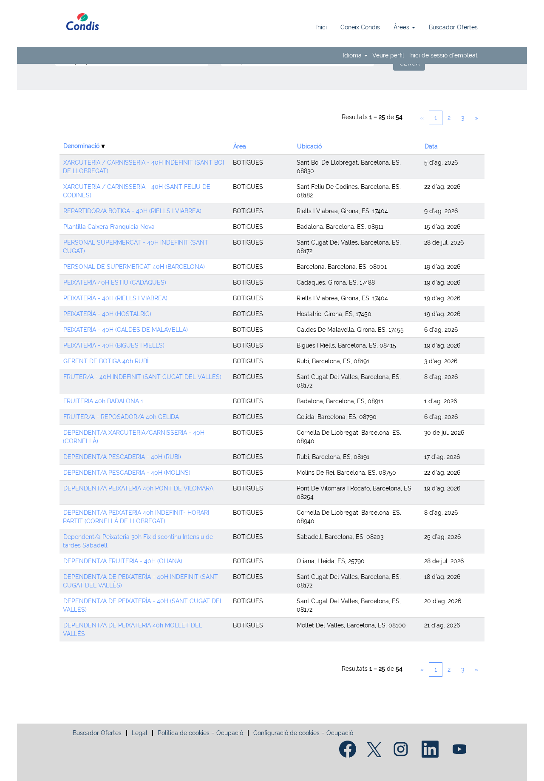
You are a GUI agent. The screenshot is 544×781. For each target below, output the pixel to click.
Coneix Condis (360, 27)
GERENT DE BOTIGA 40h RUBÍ (105, 361)
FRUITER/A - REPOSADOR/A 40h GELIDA (121, 416)
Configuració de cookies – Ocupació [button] (303, 733)
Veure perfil (388, 55)
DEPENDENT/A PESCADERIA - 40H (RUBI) (122, 456)
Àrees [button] (402, 27)
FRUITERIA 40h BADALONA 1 (103, 401)
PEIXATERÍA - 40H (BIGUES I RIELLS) (113, 345)
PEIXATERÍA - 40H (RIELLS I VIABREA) (115, 298)
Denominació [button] (82, 146)
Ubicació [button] (309, 146)
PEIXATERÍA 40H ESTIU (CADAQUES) (114, 282)
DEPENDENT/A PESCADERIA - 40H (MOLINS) (126, 472)
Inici (321, 27)
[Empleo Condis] (82, 22)
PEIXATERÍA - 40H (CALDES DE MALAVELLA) (125, 329)
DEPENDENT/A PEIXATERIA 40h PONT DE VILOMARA (138, 488)
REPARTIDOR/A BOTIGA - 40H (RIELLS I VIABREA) (132, 211)
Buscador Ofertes (453, 27)
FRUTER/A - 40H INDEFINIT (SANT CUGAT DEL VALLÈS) (142, 376)
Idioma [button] (353, 55)
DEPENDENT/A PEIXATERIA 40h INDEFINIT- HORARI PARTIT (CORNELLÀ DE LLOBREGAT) (136, 516)
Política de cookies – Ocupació (200, 733)
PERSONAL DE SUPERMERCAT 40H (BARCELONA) (134, 266)
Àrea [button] (239, 146)
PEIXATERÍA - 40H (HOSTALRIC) (107, 314)
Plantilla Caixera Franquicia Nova (109, 226)
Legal (139, 733)
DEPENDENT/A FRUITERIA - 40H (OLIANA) (122, 561)
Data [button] (431, 146)
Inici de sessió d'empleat (443, 55)
